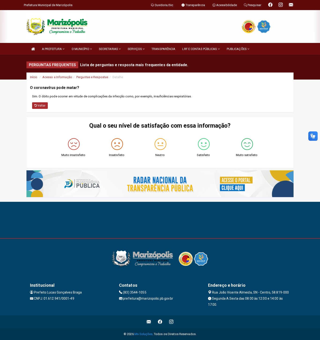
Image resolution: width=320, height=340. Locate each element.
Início (33, 77)
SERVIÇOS (135, 49)
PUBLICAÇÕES (237, 49)
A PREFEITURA (52, 49)
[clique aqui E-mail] (149, 322)
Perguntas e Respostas (92, 77)
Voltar (41, 105)
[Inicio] (33, 49)
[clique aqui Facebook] (160, 322)
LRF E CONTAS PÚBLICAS (200, 49)
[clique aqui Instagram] (171, 322)
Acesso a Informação (57, 77)
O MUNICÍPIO (81, 49)
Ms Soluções (143, 334)
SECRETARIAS (109, 49)
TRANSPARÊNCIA (163, 49)
